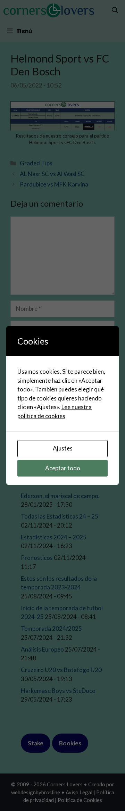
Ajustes (63, 448)
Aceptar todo (62, 468)
